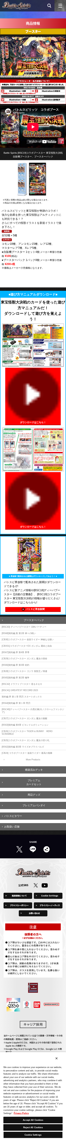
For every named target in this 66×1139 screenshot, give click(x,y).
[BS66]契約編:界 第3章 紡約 (15, 665)
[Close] (56, 1058)
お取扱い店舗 (11, 826)
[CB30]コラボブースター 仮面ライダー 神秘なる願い (28, 639)
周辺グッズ (34, 794)
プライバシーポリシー (19, 905)
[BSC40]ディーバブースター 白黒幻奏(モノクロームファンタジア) (33, 710)
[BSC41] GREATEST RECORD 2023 (20, 690)
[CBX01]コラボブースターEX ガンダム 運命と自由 (27, 646)
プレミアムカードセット (33, 782)
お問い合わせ (34, 913)
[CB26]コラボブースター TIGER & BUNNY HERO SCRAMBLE (27, 732)
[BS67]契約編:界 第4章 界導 (15, 652)
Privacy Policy (21, 1113)
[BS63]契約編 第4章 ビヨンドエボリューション (25, 725)
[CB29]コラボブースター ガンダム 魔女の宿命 (24, 658)
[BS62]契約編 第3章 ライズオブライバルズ (23, 747)
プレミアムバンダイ (34, 805)
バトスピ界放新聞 (35, 609)
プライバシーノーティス (50, 905)
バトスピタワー (13, 815)
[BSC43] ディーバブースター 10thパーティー (24, 627)
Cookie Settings (49, 895)
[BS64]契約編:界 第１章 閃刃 (16, 703)
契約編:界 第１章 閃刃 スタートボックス (22, 696)
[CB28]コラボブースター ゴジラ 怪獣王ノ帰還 (24, 671)
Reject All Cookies (33, 1127)
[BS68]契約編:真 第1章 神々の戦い (19, 633)
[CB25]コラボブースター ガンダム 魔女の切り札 (25, 740)
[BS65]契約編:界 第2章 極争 (15, 677)
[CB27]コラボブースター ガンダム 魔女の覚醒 (24, 718)
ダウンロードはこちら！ (33, 422)
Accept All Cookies (33, 1120)
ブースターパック (34, 620)
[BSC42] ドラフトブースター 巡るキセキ (22, 684)
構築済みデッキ (34, 769)
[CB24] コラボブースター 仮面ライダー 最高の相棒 (27, 753)
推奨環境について (19, 895)
